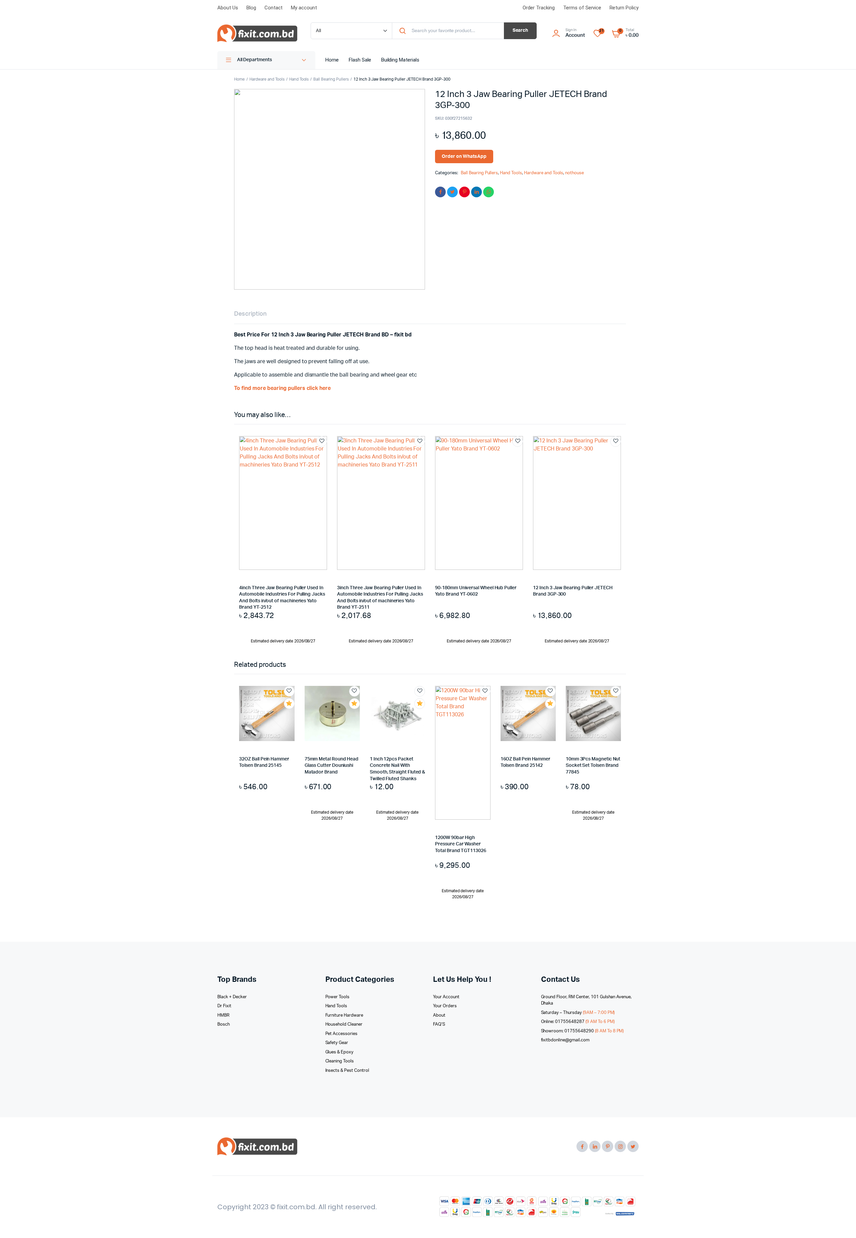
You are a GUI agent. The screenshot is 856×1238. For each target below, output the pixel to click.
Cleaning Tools (339, 1061)
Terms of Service (582, 8)
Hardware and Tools (266, 79)
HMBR (223, 1015)
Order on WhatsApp (464, 156)
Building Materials (400, 60)
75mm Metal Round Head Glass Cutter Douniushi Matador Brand (332, 766)
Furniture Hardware (344, 1015)
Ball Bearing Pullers (330, 79)
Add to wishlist (321, 441)
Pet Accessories (341, 1034)
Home (332, 60)
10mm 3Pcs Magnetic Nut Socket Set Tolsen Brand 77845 (593, 766)
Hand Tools (299, 79)
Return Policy (624, 8)
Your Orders (445, 1006)
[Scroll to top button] (841, 1223)
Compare (325, 453)
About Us (227, 8)
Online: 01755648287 (578, 1022)
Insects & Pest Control (347, 1070)
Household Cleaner (344, 1024)
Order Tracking (539, 8)
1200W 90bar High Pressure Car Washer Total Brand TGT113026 (460, 844)
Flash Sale (360, 60)
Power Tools (337, 997)
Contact (273, 8)
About (439, 1015)
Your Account (446, 997)
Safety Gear (336, 1043)
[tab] (250, 314)
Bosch (223, 1024)
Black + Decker (232, 997)
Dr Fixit (224, 1006)
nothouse (574, 173)
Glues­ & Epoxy (339, 1052)
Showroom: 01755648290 (582, 1031)
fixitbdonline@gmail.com (565, 1040)
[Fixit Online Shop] (257, 33)
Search (520, 30)
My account (304, 8)
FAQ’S (439, 1024)
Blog (251, 8)
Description (250, 314)
